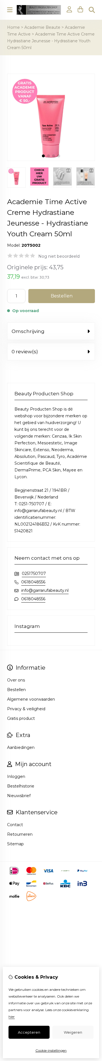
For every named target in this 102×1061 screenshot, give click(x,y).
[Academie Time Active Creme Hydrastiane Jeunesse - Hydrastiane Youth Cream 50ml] (51, 159)
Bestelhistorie (20, 786)
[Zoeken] (92, 10)
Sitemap (15, 843)
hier (11, 1016)
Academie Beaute (42, 27)
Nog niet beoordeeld (59, 256)
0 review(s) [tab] (25, 351)
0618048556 (33, 581)
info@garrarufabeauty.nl (45, 590)
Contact (15, 824)
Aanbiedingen (21, 747)
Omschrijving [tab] (28, 331)
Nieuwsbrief (19, 795)
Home (13, 27)
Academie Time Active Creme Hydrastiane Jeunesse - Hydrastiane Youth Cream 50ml (51, 41)
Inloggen (16, 776)
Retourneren (20, 834)
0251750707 (34, 573)
